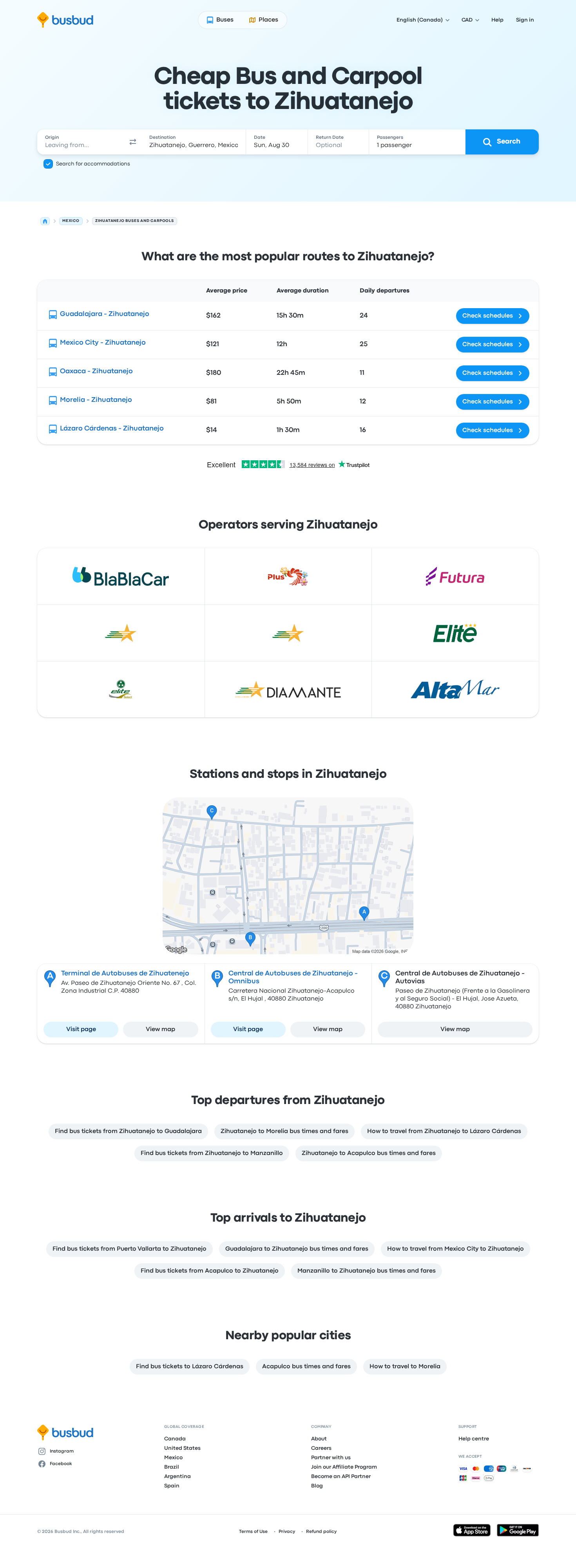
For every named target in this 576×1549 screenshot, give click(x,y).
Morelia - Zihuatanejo (96, 400)
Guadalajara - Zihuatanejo (104, 314)
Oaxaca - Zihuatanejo (96, 371)
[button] (132, 142)
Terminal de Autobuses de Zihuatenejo (125, 974)
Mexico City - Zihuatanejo (103, 343)
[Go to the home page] (65, 20)
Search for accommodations (93, 164)
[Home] (45, 221)
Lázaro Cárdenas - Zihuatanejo (112, 429)
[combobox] (80, 142)
